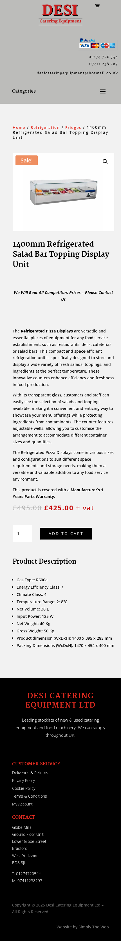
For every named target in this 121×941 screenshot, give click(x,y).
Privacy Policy (23, 780)
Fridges (73, 127)
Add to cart (66, 533)
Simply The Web (93, 926)
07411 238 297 (103, 64)
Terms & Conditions (29, 796)
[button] (105, 162)
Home (19, 127)
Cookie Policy (23, 788)
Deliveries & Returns (30, 772)
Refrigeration (45, 127)
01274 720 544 (103, 57)
